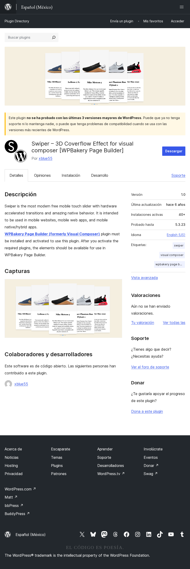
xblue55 (45, 158)
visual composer (172, 255)
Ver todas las (174, 322)
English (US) (176, 235)
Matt (11, 497)
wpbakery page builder (170, 264)
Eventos (151, 457)
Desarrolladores (110, 465)
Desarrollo (99, 175)
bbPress (14, 505)
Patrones (58, 473)
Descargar (173, 151)
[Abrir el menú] (182, 7)
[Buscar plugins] (53, 37)
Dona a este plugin (147, 411)
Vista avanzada (144, 277)
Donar (151, 465)
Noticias (12, 457)
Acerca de (13, 449)
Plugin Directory (17, 21)
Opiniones (42, 175)
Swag (151, 473)
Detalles (16, 175)
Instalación (71, 175)
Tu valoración (142, 322)
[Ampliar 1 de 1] (116, 285)
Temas (56, 457)
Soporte (178, 175)
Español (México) (31, 534)
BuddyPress (17, 513)
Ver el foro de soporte (150, 367)
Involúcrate (153, 449)
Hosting (11, 465)
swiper (179, 245)
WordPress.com (20, 489)
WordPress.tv (111, 473)
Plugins (57, 465)
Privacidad (14, 473)
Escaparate (60, 449)
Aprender (105, 449)
